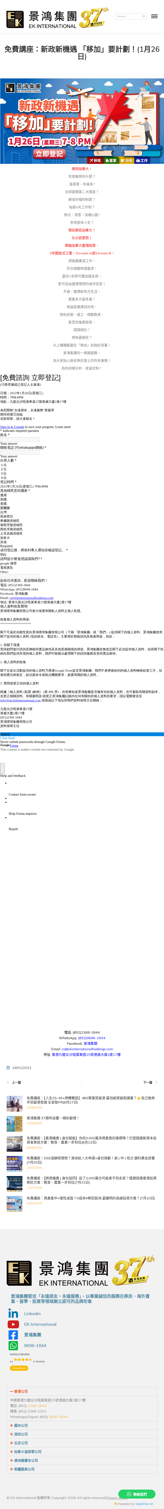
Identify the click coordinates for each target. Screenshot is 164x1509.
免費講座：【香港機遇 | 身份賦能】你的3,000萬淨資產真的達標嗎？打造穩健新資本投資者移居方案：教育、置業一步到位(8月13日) (92, 1140)
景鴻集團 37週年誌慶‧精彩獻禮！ (53, 1118)
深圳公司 (21, 1434)
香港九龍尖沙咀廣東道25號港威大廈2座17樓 (86, 1054)
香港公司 (21, 1391)
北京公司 (21, 1443)
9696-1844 (58, 1417)
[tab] (82, 1391)
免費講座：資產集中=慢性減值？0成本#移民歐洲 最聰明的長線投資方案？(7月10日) (91, 1198)
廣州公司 (21, 1425)
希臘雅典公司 (24, 1469)
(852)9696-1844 (91, 1038)
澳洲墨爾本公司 (26, 1460)
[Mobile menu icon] (154, 16)
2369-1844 (37, 1406)
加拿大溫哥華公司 (27, 1452)
